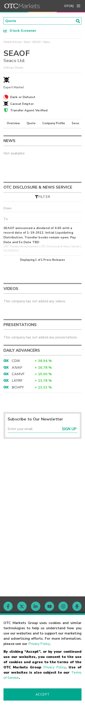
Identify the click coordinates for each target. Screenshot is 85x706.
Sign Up (69, 429)
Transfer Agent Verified (29, 110)
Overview (13, 123)
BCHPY (18, 387)
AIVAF (17, 367)
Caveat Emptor (22, 103)
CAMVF (18, 374)
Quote (31, 123)
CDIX (16, 360)
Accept (42, 694)
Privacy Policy (39, 643)
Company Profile (53, 123)
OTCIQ (69, 6)
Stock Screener (21, 30)
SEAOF (36, 42)
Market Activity (12, 42)
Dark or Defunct (22, 97)
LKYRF (17, 380)
